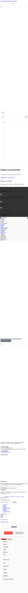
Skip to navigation (4, 1)
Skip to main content (12, 1)
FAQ (4, 563)
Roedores (6, 547)
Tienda (5, 569)
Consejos (6, 566)
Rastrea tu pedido (8, 579)
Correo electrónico (5, 488)
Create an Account (4, 521)
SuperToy (3, 224)
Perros (5, 541)
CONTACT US (11, 177)
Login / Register (6, 511)
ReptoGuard (3, 232)
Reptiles (5, 552)
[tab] (4, 539)
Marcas (5, 572)
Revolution (3, 230)
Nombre (2, 487)
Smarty (2, 226)
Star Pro (2, 225)
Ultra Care (3, 220)
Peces (4, 549)
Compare (5, 510)
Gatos (5, 544)
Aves (4, 554)
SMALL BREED (4, 228)
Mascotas (6, 559)
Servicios (5, 576)
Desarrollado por (4, 499)
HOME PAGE (4, 177)
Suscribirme (3, 489)
